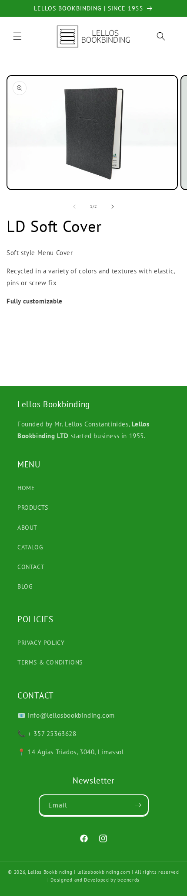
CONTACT (30, 567)
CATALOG (30, 547)
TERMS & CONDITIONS (50, 662)
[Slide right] (112, 206)
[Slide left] (74, 206)
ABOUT (27, 527)
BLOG (25, 586)
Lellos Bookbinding (50, 872)
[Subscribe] (138, 805)
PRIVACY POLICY (40, 643)
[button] (17, 36)
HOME (26, 488)
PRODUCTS (32, 507)
